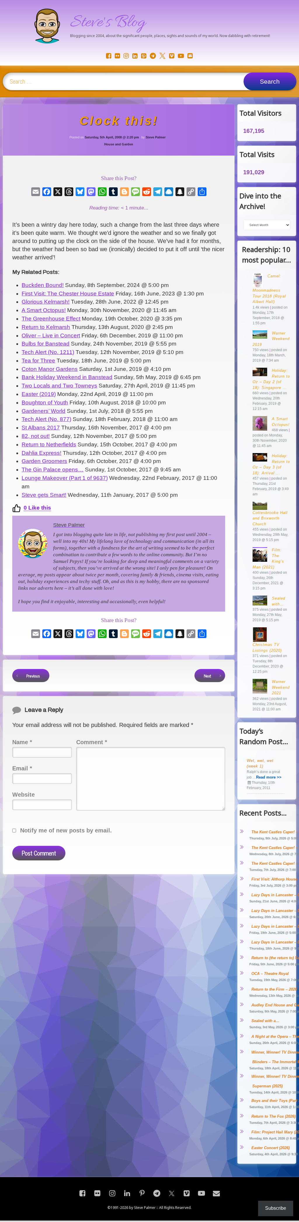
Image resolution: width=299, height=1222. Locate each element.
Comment (91, 742)
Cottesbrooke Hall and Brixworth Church (270, 518)
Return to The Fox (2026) (273, 1116)
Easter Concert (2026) (270, 1148)
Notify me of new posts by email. (66, 830)
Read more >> (268, 777)
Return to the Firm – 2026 (274, 989)
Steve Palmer (156, 137)
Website (23, 794)
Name (22, 742)
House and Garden (118, 144)
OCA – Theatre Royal (270, 973)
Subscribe (275, 1208)
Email (22, 768)
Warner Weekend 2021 (281, 687)
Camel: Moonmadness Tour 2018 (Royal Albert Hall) (269, 289)
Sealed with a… (265, 1021)
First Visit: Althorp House (274, 879)
